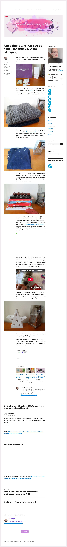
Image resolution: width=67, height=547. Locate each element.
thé (10, 73)
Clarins (31, 90)
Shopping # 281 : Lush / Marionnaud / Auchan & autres (40, 376)
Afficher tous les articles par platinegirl (29, 394)
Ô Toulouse (39, 10)
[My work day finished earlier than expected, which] (33, 527)
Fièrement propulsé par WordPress (27, 541)
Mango (8, 67)
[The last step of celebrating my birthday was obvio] (41, 527)
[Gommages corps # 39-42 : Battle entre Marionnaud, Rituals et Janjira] (30, 370)
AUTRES (50, 134)
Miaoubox (6, 70)
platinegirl (6, 60)
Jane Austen (30, 10)
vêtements (6, 74)
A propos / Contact (58, 10)
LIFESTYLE (50, 128)
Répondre (7, 426)
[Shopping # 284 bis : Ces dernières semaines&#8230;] (20, 370)
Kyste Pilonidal (47, 10)
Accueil (15, 10)
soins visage (6, 73)
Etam (9, 66)
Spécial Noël (22, 10)
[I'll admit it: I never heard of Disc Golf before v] (8, 527)
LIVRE (5, 67)
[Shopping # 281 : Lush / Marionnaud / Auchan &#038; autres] (40, 370)
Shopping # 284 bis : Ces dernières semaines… (20, 376)
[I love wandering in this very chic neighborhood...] (25, 527)
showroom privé (7, 71)
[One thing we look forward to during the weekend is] (16, 527)
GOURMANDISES (51, 126)
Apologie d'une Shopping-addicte (11, 541)
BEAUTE (50, 120)
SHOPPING (50, 131)
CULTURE (50, 123)
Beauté (5, 64)
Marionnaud (7, 69)
